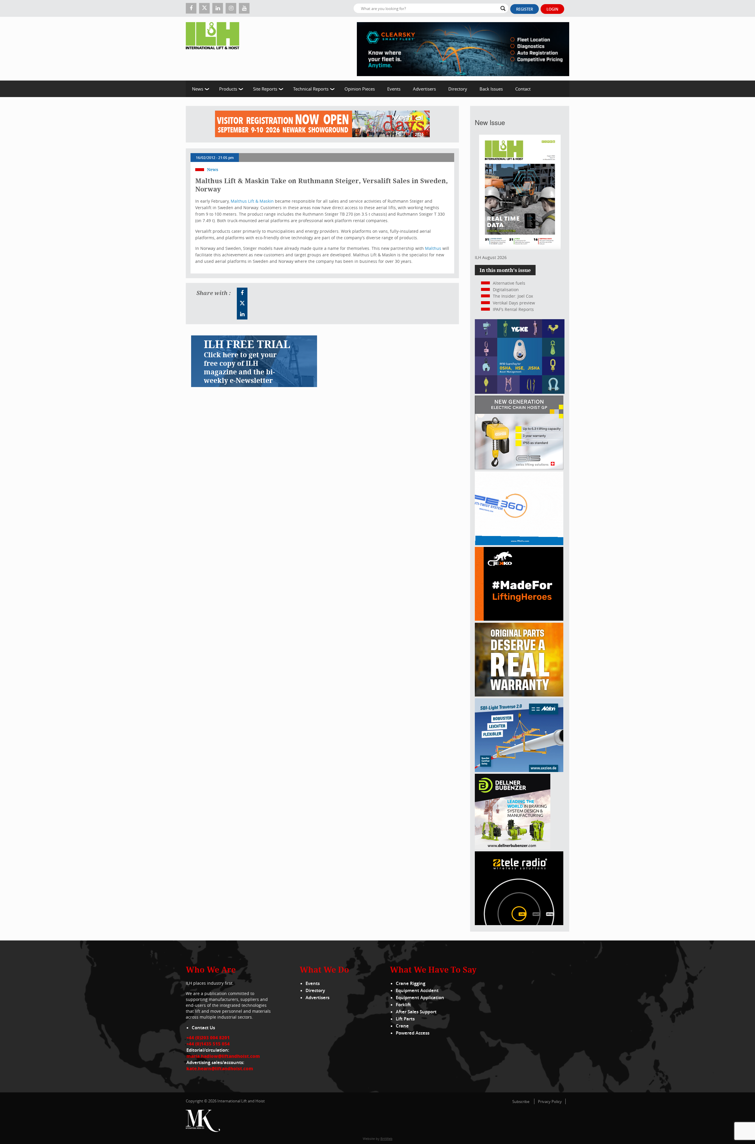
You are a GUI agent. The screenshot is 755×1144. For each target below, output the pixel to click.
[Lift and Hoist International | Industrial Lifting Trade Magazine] (215, 48)
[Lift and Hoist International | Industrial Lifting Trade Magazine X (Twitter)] (204, 8)
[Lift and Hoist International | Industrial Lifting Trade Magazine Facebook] (191, 8)
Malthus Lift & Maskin (252, 201)
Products (228, 89)
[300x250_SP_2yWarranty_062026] (519, 695)
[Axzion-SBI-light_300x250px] (519, 770)
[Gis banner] (519, 468)
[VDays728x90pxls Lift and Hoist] (322, 124)
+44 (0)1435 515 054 (208, 1043)
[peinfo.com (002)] (519, 543)
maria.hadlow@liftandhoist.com (223, 1056)
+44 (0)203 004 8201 (208, 1037)
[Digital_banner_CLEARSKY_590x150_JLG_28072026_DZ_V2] (463, 48)
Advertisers (424, 89)
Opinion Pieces (359, 89)
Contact (523, 89)
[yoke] (519, 392)
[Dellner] (512, 847)
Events (394, 89)
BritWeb (386, 1138)
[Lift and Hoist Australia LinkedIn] (242, 314)
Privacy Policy (550, 1101)
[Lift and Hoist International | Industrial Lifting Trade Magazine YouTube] (244, 8)
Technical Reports (311, 89)
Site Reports (265, 89)
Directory (457, 89)
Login (552, 9)
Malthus (433, 248)
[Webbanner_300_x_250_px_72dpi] (519, 923)
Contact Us (203, 1028)
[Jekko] (519, 619)
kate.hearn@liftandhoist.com (219, 1068)
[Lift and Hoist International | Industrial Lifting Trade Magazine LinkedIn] (217, 8)
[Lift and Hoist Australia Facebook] (242, 293)
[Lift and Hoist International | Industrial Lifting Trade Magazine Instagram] (231, 8)
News (197, 89)
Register (524, 9)
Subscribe (520, 1101)
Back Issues (491, 89)
